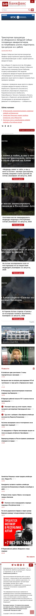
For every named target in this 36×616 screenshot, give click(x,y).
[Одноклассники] (5, 126)
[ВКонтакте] (2, 126)
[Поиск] (29, 10)
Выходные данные (8, 605)
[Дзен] (18, 564)
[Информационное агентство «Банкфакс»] (13, 4)
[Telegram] (8, 126)
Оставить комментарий (27, 130)
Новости (5, 368)
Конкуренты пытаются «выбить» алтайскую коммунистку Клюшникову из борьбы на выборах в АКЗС (17, 487)
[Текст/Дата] (32, 10)
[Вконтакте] (15, 564)
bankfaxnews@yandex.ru (10, 573)
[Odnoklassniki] (23, 564)
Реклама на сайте (16, 610)
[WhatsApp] (11, 126)
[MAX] (21, 564)
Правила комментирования (22, 607)
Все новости (31, 557)
